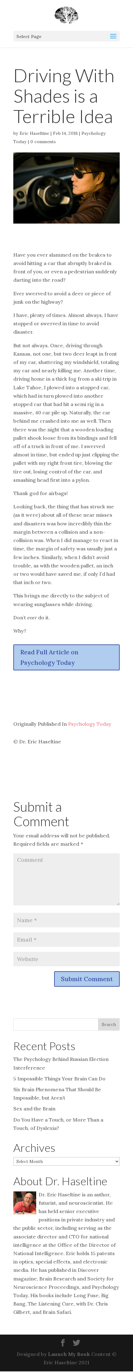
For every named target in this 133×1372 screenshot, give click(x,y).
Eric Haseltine (34, 133)
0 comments (43, 141)
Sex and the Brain (34, 1108)
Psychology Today (89, 724)
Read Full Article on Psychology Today (49, 657)
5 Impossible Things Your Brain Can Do (59, 1078)
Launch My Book (69, 1354)
